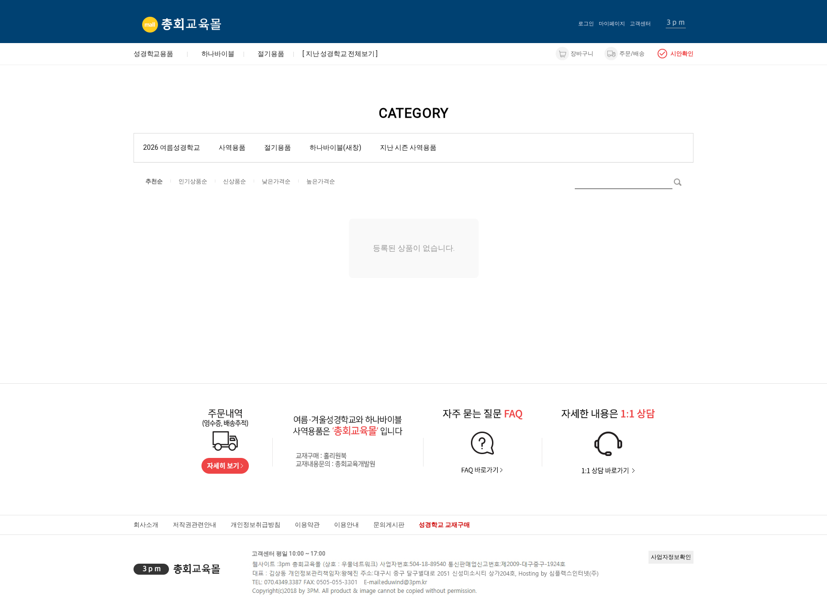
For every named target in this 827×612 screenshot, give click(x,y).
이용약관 (307, 524)
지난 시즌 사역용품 (408, 147)
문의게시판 (388, 524)
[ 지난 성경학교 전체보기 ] (340, 53)
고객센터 (640, 24)
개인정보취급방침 (255, 524)
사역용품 (232, 147)
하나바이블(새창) (335, 147)
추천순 (154, 181)
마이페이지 (612, 24)
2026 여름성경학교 (171, 147)
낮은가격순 (276, 181)
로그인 (586, 24)
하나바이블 (218, 53)
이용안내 (346, 524)
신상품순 (234, 181)
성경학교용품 (153, 53)
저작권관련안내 (194, 524)
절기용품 (270, 53)
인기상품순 (193, 181)
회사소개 (146, 524)
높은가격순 (320, 181)
